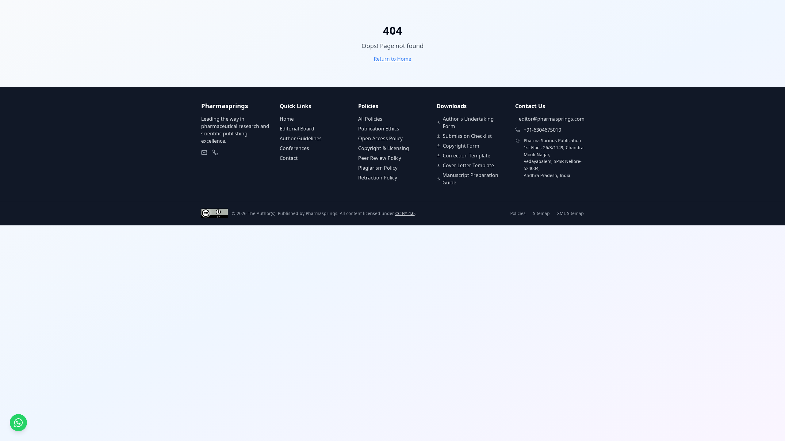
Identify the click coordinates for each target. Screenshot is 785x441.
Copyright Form (461, 145)
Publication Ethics (378, 128)
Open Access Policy (380, 138)
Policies (518, 213)
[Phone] (215, 152)
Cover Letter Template (468, 165)
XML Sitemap (570, 213)
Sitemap (541, 213)
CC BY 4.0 (405, 213)
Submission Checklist (467, 136)
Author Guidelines (301, 138)
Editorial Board (297, 128)
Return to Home (392, 58)
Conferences (294, 148)
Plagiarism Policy (377, 167)
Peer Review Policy (379, 158)
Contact (289, 158)
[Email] (204, 152)
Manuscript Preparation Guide (470, 179)
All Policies (370, 118)
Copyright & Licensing (383, 148)
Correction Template (466, 155)
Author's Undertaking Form (468, 122)
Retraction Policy (377, 177)
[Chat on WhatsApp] (18, 422)
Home (287, 118)
